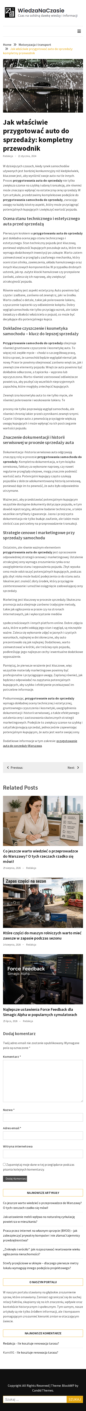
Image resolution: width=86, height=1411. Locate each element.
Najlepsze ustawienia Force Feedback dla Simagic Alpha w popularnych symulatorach (40, 1012)
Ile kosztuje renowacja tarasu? (38, 1343)
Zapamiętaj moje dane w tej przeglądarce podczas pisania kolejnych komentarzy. (38, 1167)
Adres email (12, 1128)
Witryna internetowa (18, 1146)
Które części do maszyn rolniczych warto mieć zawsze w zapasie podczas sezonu (42, 935)
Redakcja (8, 156)
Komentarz (12, 1057)
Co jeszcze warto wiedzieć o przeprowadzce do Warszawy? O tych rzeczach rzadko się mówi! (40, 856)
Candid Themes (42, 1390)
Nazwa (9, 1110)
